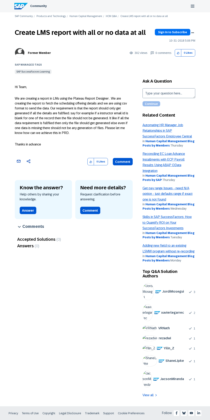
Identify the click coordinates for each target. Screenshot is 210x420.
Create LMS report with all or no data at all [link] (144, 16)
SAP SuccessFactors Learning (33, 71)
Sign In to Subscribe (172, 32)
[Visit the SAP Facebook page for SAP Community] (176, 413)
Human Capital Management (86, 16)
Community (38, 6)
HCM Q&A (111, 16)
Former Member (39, 52)
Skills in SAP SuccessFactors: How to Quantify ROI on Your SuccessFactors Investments (167, 222)
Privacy (13, 413)
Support (108, 413)
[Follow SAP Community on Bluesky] (184, 413)
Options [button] (192, 32)
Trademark (92, 413)
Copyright (48, 413)
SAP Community (24, 16)
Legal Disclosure (70, 413)
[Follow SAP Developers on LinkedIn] (198, 413)
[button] (178, 53)
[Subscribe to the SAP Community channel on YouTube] (191, 413)
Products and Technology (51, 16)
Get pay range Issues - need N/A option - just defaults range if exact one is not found (168, 193)
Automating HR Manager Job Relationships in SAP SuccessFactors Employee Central (167, 130)
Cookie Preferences (131, 413)
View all (148, 395)
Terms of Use (30, 413)
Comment (122, 161)
